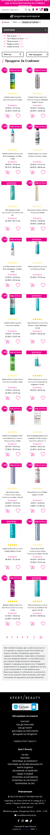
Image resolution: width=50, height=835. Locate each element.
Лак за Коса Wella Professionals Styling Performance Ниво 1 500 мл (12, 494)
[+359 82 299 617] (29, 9)
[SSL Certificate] (25, 707)
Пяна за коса (15, 41)
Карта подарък (25, 767)
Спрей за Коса (15, 46)
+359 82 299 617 (26, 807)
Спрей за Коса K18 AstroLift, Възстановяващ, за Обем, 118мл (12, 156)
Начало (6, 22)
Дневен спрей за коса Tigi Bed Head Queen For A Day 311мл (12, 607)
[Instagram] (22, 821)
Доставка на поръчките (25, 731)
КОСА (15, 22)
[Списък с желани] (37, 9)
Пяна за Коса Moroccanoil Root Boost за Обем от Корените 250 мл (37, 607)
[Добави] (6, 116)
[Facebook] (18, 821)
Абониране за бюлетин (25, 770)
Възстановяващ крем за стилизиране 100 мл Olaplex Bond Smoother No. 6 (37, 438)
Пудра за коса (14, 44)
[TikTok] (31, 821)
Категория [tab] (9, 30)
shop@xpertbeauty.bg (26, 815)
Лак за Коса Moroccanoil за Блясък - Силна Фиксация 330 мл (38, 325)
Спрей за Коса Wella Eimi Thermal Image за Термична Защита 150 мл (37, 99)
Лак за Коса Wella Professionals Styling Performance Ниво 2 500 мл (37, 551)
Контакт (25, 721)
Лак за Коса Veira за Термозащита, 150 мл (37, 493)
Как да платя (25, 728)
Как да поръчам (25, 724)
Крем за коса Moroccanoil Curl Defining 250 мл (37, 267)
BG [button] (46, 10)
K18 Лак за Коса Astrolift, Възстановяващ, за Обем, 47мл (12, 269)
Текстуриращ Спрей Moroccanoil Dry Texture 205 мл (12, 212)
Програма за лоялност (25, 761)
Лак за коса (14, 36)
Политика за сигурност (25, 780)
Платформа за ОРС (25, 783)
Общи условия (25, 774)
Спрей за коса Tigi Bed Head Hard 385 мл (12, 324)
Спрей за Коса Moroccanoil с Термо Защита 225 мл (12, 550)
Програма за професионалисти (25, 764)
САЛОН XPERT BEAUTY (25, 741)
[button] (18, 116)
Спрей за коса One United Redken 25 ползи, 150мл (37, 155)
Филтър (7, 54)
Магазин (25, 758)
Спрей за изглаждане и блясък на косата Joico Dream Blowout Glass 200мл (12, 438)
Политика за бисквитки (25, 777)
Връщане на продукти (25, 734)
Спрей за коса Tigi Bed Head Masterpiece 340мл (12, 98)
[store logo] (10, 9)
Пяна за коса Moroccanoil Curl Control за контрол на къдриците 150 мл (37, 381)
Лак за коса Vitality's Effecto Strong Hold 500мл (37, 211)
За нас (25, 754)
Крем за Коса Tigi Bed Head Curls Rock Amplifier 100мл (12, 380)
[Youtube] (27, 821)
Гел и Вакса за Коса (17, 38)
